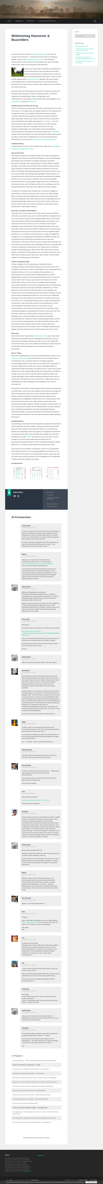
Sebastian (25, 1028)
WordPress (35, 1180)
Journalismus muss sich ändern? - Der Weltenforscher (30, 1099)
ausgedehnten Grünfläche (35, 59)
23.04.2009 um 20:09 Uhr (29, 813)
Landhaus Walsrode (33, 79)
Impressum (19, 21)
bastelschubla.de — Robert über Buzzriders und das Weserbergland (34, 1060)
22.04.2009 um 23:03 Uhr (29, 724)
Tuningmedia (55, 132)
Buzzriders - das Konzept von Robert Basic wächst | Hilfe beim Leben (35, 1082)
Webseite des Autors (18, 496)
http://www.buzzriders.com (29, 922)
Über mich (30, 21)
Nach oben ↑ (94, 1180)
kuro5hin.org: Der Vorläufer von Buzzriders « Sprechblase (31, 1069)
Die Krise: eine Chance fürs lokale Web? (25, 1103)
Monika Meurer (27, 750)
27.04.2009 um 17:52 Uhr (29, 965)
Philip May (25, 989)
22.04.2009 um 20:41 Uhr (29, 588)
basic (51, 7)
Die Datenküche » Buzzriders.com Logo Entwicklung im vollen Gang (34, 1118)
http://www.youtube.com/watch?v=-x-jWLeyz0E (35, 800)
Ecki (23, 911)
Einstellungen (91, 1182)
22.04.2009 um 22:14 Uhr (29, 672)
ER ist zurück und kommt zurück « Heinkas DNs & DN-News (32, 1095)
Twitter (28, 437)
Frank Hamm (26, 526)
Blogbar (23, 149)
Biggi (24, 722)
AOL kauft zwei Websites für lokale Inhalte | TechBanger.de (32, 1122)
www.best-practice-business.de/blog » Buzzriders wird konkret (33, 1086)
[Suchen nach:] (85, 36)
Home (9, 21)
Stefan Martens (16, 101)
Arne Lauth (26, 619)
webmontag (50, 499)
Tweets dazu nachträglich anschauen (44, 139)
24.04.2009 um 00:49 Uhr (29, 846)
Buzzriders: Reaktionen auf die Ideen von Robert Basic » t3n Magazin (35, 1077)
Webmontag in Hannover (38, 54)
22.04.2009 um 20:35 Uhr (29, 527)
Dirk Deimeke (26, 765)
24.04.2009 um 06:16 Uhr (29, 900)
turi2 (50, 121)
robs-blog (50, 495)
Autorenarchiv (14, 496)
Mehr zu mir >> (28, 1171)
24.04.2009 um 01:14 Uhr (29, 874)
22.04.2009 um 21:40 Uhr (29, 659)
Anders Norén (83, 1180)
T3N (45, 121)
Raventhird (25, 670)
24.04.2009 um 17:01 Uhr (29, 939)
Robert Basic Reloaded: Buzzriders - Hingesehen (28, 1073)
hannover (56, 497)
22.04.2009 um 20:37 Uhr (29, 556)
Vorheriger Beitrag (52, 504)
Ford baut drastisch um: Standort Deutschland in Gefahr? (85, 49)
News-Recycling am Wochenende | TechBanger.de (29, 1090)
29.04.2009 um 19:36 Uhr (29, 1012)
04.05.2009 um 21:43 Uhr (29, 1030)
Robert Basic (26, 587)
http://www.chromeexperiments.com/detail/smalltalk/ (37, 563)
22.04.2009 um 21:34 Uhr (29, 621)
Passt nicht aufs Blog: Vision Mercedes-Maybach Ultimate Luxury (85, 57)
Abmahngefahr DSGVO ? (82, 46)
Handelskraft (15, 149)
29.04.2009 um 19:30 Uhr (29, 991)
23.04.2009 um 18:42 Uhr (29, 793)
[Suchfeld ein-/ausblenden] (95, 21)
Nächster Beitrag (52, 506)
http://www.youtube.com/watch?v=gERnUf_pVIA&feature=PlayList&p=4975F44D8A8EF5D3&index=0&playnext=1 (41, 633)
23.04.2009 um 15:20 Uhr (29, 767)
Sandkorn (25, 811)
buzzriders (50, 497)
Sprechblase (30, 149)
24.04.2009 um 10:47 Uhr (29, 913)
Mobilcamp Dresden (40, 336)
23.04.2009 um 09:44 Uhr (29, 751)
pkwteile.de (41, 1155)
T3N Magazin (56, 146)
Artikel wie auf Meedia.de (19, 358)
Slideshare (32, 101)
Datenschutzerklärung (47, 21)
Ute (23, 963)
